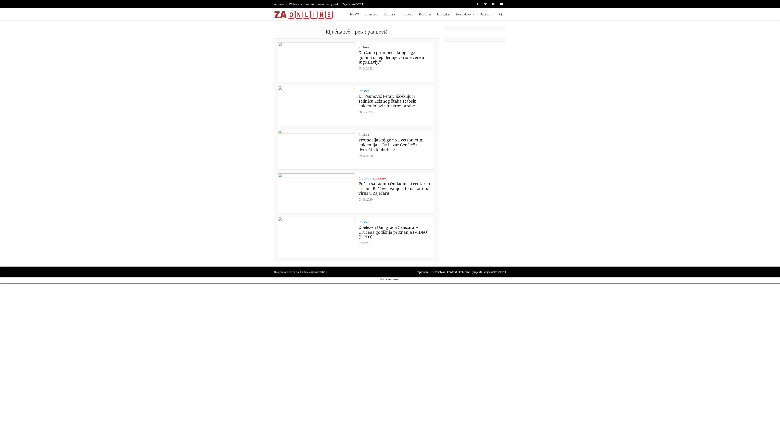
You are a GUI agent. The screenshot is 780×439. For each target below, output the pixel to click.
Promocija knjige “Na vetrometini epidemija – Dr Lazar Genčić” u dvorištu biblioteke (391, 145)
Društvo (371, 14)
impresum (280, 4)
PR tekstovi (296, 4)
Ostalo (485, 14)
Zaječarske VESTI (353, 4)
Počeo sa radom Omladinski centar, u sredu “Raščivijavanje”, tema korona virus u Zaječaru (394, 188)
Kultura (425, 14)
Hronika (443, 14)
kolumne (323, 4)
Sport (409, 14)
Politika (389, 14)
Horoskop (463, 14)
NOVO (354, 14)
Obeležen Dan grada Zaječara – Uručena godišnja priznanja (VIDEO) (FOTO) (394, 232)
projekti (335, 4)
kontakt (310, 4)
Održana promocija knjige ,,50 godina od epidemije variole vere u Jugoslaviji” (391, 57)
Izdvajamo (379, 178)
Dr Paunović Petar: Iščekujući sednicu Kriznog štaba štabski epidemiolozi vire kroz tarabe (387, 101)
